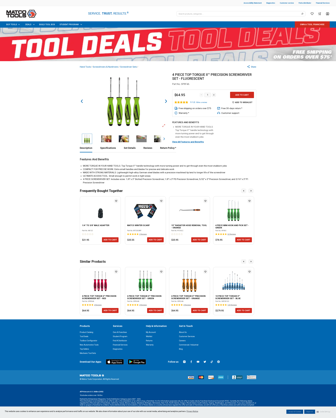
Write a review (201, 102)
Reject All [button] (309, 412)
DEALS (28, 24)
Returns (149, 341)
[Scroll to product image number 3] (123, 139)
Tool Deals (84, 336)
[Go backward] (82, 101)
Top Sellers (84, 349)
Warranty (150, 345)
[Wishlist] (312, 13)
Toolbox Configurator (88, 341)
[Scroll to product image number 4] (141, 139)
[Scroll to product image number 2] (106, 139)
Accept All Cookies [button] (295, 412)
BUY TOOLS (11, 24)
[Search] (302, 14)
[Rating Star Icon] (83, 234)
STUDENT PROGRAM (69, 24)
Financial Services (120, 345)
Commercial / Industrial (188, 345)
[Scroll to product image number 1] (87, 139)
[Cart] (319, 13)
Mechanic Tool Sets (88, 353)
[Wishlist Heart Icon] (116, 201)
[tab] (86, 148)
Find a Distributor (120, 341)
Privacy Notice (192, 411)
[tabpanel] (168, 171)
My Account (151, 332)
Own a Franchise (120, 332)
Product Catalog (86, 332)
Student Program (120, 336)
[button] (323, 412)
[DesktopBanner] (168, 44)
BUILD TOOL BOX (47, 24)
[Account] (327, 13)
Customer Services (187, 336)
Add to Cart (242, 95)
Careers (182, 341)
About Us (183, 332)
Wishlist (149, 336)
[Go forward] (166, 101)
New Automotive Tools (89, 345)
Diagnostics (117, 349)
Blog (181, 349)
